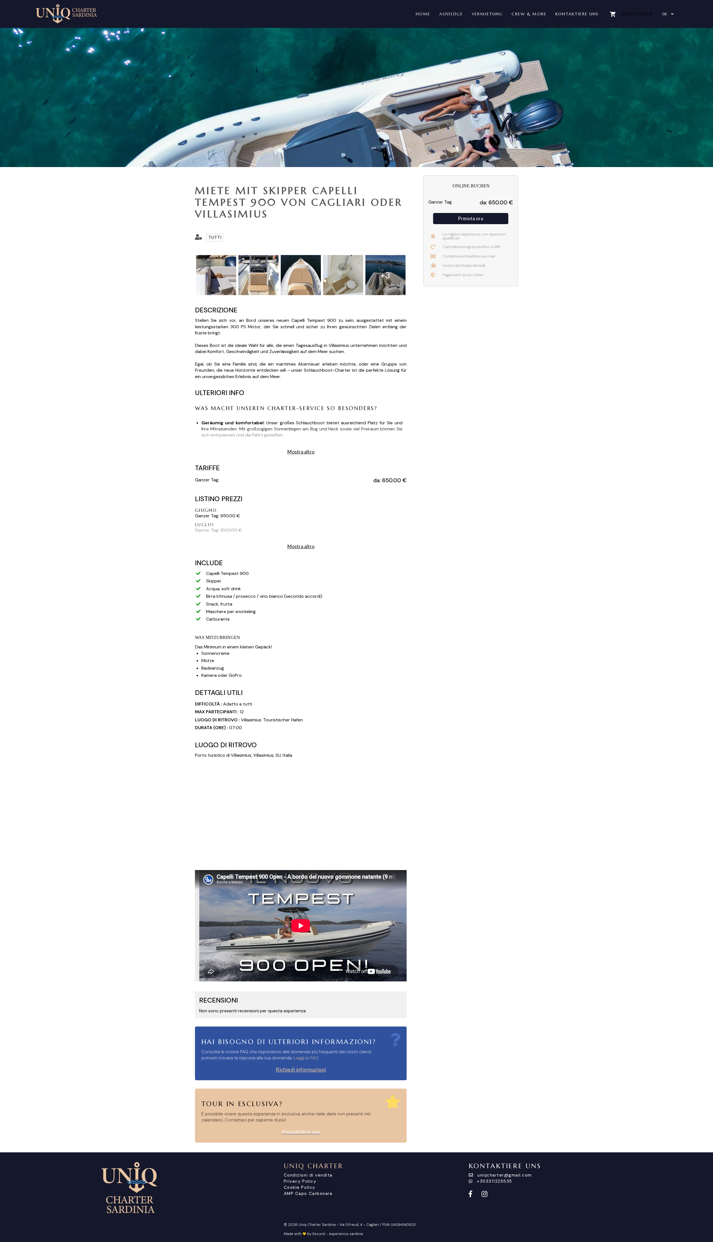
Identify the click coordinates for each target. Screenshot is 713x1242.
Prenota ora (470, 218)
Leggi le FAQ (306, 1058)
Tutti (215, 237)
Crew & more (529, 13)
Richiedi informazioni (301, 1069)
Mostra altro (300, 452)
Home (423, 13)
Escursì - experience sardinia (337, 1233)
